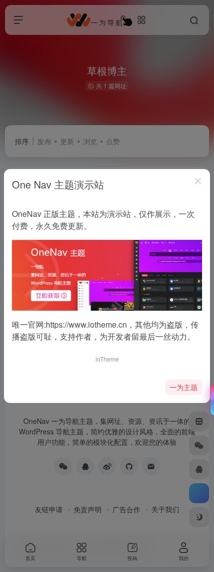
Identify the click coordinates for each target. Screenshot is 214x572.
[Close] (198, 181)
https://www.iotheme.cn (86, 324)
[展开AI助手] (210, 400)
